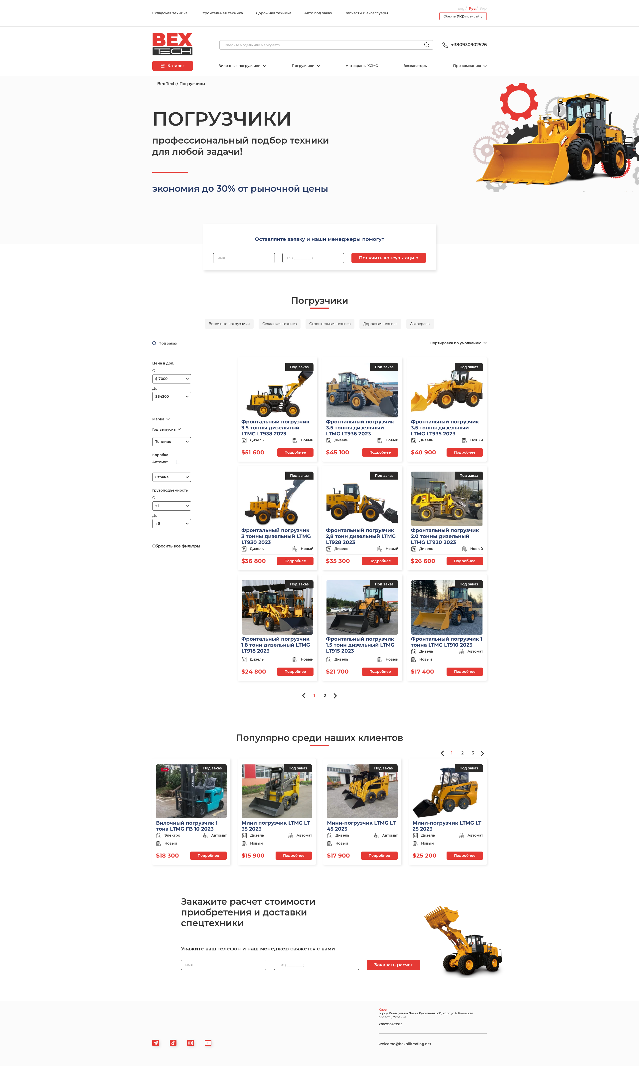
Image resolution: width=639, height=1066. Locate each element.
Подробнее (295, 452)
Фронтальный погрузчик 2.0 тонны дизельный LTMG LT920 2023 (445, 536)
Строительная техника (221, 13)
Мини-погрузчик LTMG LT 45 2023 (361, 826)
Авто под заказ (318, 13)
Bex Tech (166, 83)
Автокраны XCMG (362, 65)
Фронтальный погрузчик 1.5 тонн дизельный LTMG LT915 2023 (360, 645)
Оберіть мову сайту (463, 16)
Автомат (160, 462)
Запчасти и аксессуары (366, 13)
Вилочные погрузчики (240, 65)
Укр (483, 8)
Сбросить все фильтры (176, 546)
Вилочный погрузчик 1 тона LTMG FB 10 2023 (187, 826)
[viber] (190, 1043)
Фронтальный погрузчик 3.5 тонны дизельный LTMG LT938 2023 (275, 428)
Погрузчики (304, 65)
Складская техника (169, 13)
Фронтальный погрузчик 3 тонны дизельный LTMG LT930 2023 (276, 536)
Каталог (175, 65)
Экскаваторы (416, 65)
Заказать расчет (393, 965)
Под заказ (168, 343)
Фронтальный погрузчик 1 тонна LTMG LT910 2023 (446, 642)
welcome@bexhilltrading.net (405, 1044)
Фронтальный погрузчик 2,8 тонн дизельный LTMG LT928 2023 (361, 536)
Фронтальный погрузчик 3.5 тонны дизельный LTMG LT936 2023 (360, 428)
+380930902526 (468, 44)
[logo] (172, 44)
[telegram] (155, 1043)
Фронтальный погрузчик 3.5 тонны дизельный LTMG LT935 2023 (445, 428)
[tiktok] (173, 1043)
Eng (461, 8)
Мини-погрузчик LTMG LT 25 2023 (447, 826)
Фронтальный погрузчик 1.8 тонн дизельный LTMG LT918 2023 (275, 645)
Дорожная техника (273, 13)
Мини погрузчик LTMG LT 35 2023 (276, 826)
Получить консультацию (388, 258)
